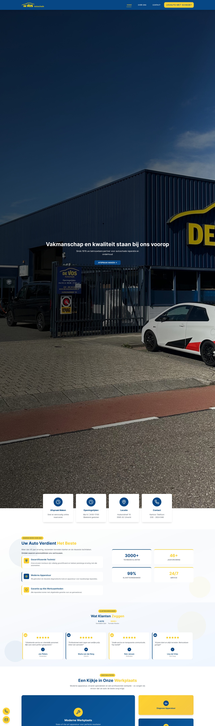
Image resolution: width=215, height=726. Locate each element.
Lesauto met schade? (179, 5)
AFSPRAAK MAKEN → (107, 262)
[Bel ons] (6, 711)
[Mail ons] (6, 719)
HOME (129, 5)
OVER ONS (142, 5)
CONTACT (156, 5)
